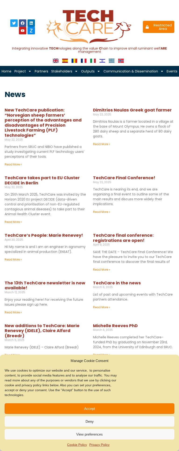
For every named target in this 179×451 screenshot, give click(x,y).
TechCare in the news (117, 283)
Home (6, 71)
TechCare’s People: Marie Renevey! (44, 235)
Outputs (88, 71)
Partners (41, 71)
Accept (89, 409)
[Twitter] (14, 23)
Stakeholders (61, 71)
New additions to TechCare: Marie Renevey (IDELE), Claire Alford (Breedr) (42, 331)
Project (20, 71)
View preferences (89, 434)
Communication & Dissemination (130, 71)
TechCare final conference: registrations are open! (123, 237)
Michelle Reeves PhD (115, 326)
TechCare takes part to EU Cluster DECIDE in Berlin (42, 180)
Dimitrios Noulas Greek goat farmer (132, 110)
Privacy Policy (99, 445)
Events (172, 71)
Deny (90, 421)
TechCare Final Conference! (124, 178)
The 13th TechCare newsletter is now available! (45, 285)
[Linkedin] (31, 23)
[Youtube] (22, 30)
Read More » (13, 164)
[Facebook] (22, 23)
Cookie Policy (77, 445)
